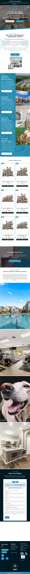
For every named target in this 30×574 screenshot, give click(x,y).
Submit (7, 517)
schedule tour (5, 549)
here (17, 514)
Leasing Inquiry (10, 212)
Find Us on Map (14, 552)
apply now (4, 552)
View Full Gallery (7, 91)
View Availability (10, 21)
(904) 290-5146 (20, 511)
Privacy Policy (22, 560)
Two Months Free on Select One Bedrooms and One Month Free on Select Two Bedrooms (15, 3)
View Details (5, 212)
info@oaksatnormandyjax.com (11, 512)
